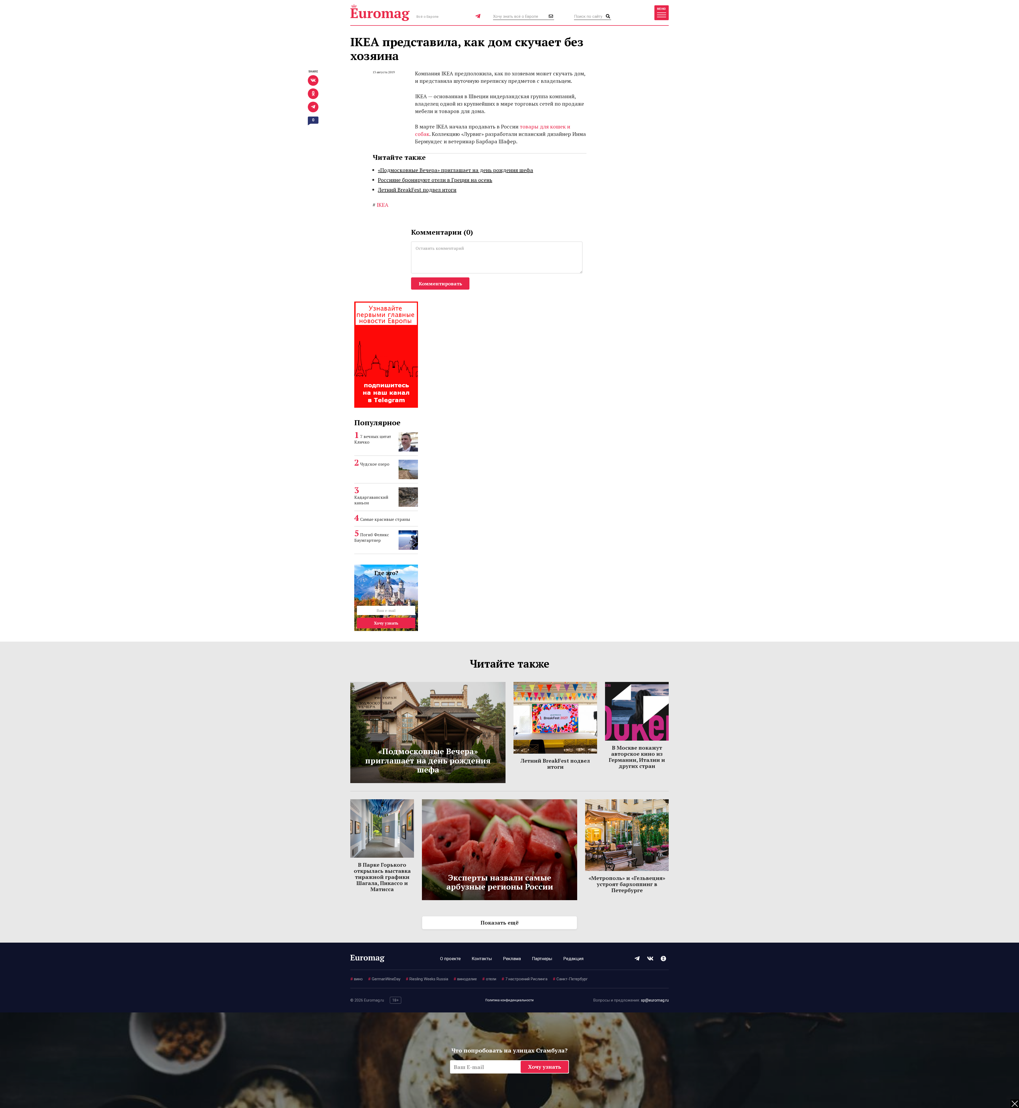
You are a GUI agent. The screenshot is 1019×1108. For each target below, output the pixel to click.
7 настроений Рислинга (524, 979)
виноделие (465, 979)
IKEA (380, 204)
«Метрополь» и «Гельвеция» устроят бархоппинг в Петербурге (627, 884)
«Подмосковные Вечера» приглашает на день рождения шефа (455, 170)
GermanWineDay (384, 979)
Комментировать (440, 283)
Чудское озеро (374, 464)
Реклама (512, 958)
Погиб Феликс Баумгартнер (371, 537)
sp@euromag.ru (655, 1000)
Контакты (482, 958)
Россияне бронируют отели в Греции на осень (435, 179)
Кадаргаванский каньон (371, 500)
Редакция (573, 958)
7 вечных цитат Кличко (372, 439)
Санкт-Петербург (570, 979)
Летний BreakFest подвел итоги (417, 189)
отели (489, 979)
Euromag (380, 12)
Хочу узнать (386, 623)
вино (356, 979)
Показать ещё (500, 922)
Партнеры (542, 958)
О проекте (450, 958)
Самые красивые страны (385, 519)
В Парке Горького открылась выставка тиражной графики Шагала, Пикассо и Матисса (382, 877)
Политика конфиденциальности (509, 1000)
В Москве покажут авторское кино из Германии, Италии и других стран (637, 757)
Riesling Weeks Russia (427, 979)
